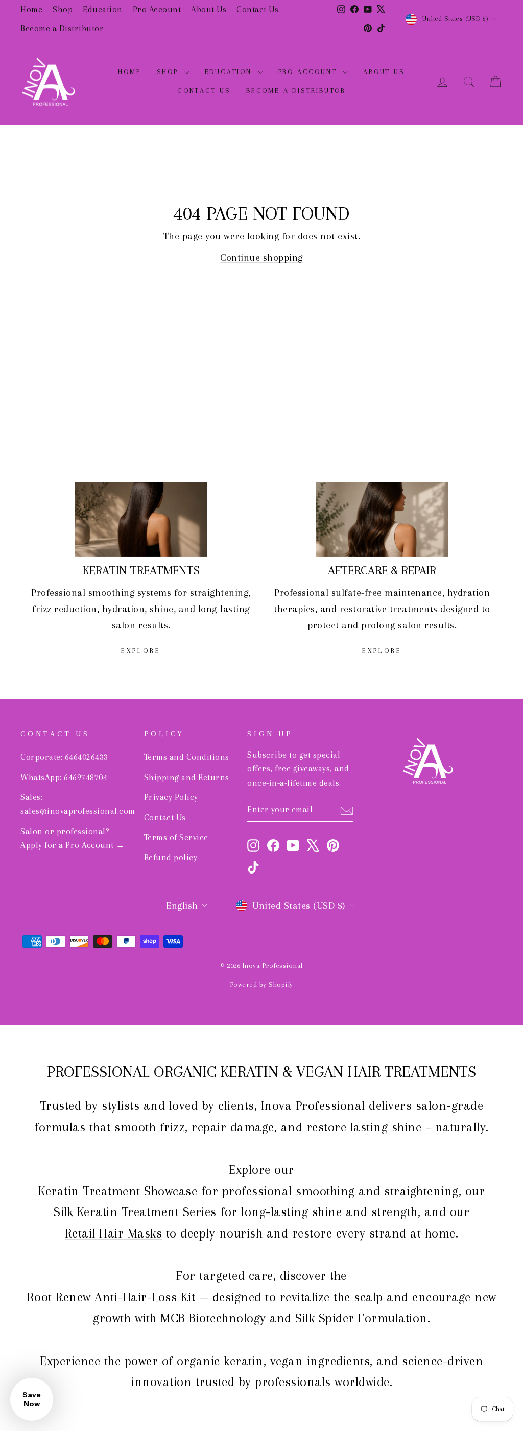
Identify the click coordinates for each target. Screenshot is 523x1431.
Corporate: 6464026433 (64, 757)
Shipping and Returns (186, 777)
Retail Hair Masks (113, 1233)
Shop (63, 9)
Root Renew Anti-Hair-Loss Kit (111, 1297)
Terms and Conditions (186, 757)
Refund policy (171, 857)
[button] (31, 1399)
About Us (208, 9)
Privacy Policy (171, 797)
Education (103, 9)
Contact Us (257, 9)
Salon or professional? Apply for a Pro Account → (72, 838)
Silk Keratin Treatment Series (135, 1211)
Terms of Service (176, 837)
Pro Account (157, 9)
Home (31, 9)
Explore (141, 650)
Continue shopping (261, 257)
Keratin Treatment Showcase (117, 1190)
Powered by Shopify (261, 984)
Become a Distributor (62, 28)
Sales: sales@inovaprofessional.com (77, 804)
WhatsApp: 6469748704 (63, 777)
